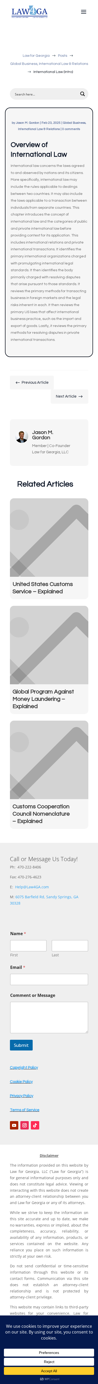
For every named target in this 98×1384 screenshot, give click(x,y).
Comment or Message (32, 995)
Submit (21, 1045)
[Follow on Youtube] (14, 1125)
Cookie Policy (21, 1082)
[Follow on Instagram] (24, 1125)
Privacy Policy (21, 1096)
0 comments (71, 129)
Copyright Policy (24, 1068)
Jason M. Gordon (27, 123)
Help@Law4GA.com (32, 886)
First (14, 955)
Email (17, 967)
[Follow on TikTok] (35, 1125)
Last (55, 955)
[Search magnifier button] (82, 94)
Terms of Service (24, 1110)
